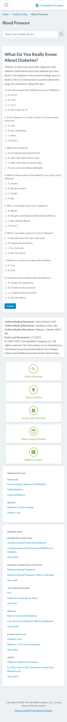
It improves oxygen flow (20, 282)
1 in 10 (12, 95)
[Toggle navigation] (6, 5)
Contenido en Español (52, 5)
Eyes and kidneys (17, 130)
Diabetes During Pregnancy (21, 569)
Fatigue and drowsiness (20, 243)
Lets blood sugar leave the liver (24, 153)
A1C (9, 592)
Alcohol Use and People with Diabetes (26, 542)
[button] (10, 306)
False (11, 270)
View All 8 (12, 580)
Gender (12, 193)
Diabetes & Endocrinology (20, 507)
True (11, 265)
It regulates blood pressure (22, 292)
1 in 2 (11, 105)
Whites (12, 211)
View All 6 (12, 649)
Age (11, 198)
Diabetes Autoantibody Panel (22, 598)
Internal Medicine (16, 494)
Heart (12, 135)
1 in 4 (11, 100)
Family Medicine (15, 489)
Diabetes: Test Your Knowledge (23, 644)
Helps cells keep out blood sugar (25, 162)
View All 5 (12, 603)
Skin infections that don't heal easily (26, 238)
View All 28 (13, 626)
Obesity (13, 183)
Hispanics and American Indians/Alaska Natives (31, 215)
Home (5, 14)
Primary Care (13, 512)
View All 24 (13, 557)
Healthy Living (20, 14)
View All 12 (13, 676)
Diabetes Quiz (14, 639)
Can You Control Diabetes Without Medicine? (30, 621)
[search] (30, 34)
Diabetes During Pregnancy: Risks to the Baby (30, 574)
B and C (13, 140)
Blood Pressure (39, 14)
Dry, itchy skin (16, 248)
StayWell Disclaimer (43, 710)
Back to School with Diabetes (22, 615)
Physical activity (17, 188)
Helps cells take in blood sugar (24, 158)
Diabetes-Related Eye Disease (22, 662)
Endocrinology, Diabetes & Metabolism (26, 484)
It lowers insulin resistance (22, 287)
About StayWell (23, 710)
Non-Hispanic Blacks (19, 220)
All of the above (17, 253)
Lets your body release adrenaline (25, 168)
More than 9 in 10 (17, 110)
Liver (11, 125)
